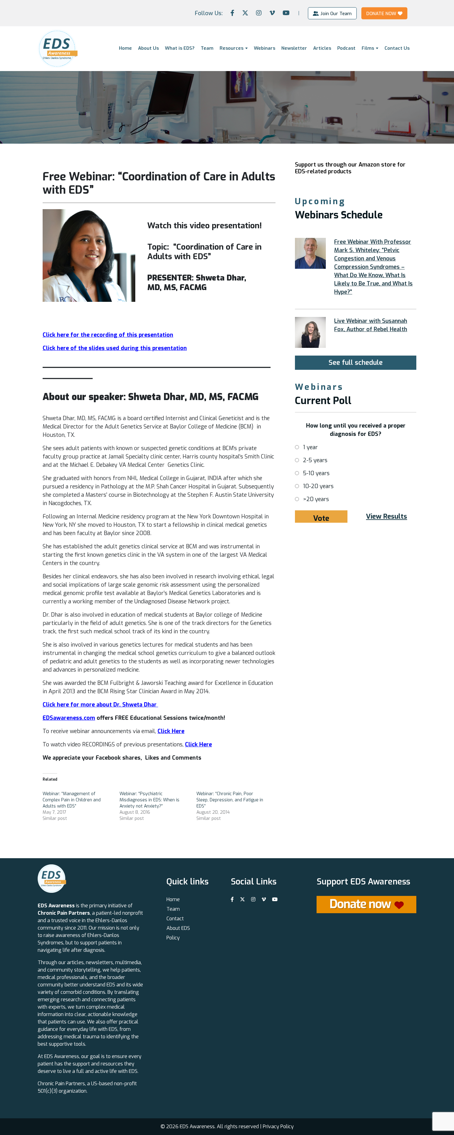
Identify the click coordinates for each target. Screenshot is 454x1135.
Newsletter (294, 48)
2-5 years (315, 460)
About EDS (178, 928)
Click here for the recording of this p (92, 335)
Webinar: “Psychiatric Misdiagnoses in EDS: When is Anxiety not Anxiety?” (149, 800)
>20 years (316, 499)
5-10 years (316, 473)
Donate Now (381, 13)
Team (207, 48)
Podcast (346, 48)
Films (368, 48)
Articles (322, 48)
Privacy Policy (278, 1126)
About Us (148, 48)
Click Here (198, 744)
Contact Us (397, 48)
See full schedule (356, 362)
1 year (310, 447)
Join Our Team (336, 13)
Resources (231, 48)
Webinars (264, 48)
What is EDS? (180, 48)
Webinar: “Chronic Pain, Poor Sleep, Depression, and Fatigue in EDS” (229, 800)
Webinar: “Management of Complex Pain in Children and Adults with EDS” (72, 800)
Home (125, 48)
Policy (173, 938)
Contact (175, 918)
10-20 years (318, 486)
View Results (386, 516)
